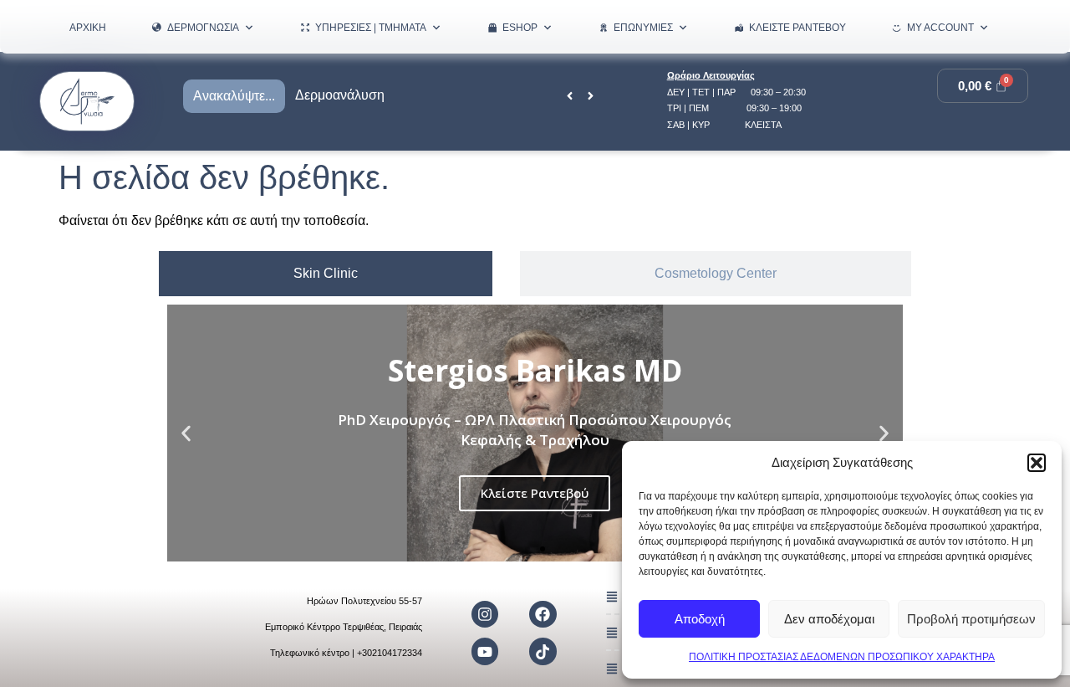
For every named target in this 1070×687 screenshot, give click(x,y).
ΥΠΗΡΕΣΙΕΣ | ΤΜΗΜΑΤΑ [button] (370, 27)
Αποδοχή (700, 619)
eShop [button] (520, 27)
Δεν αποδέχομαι (829, 619)
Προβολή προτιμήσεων (971, 619)
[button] (1036, 462)
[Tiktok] (542, 651)
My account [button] (940, 27)
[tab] (325, 273)
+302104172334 (389, 653)
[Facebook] (542, 614)
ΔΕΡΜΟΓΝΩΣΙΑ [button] (203, 27)
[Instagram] (484, 614)
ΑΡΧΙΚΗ (87, 27)
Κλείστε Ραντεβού (797, 27)
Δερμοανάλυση (340, 95)
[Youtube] (484, 651)
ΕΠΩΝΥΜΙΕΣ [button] (643, 27)
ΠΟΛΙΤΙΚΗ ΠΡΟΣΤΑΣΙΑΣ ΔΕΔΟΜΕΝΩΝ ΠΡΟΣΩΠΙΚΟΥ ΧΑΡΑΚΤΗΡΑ (842, 657)
